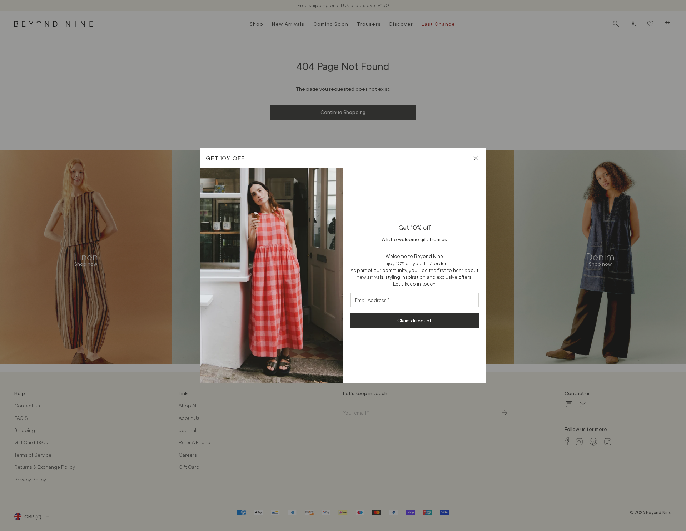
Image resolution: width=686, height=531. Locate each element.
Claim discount (414, 320)
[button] (476, 158)
